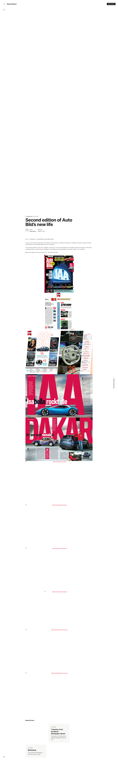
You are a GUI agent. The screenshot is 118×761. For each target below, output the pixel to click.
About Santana (111, 4)
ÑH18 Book (32, 750)
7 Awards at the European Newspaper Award (58, 731)
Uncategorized (28, 216)
